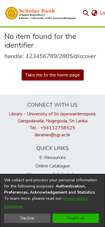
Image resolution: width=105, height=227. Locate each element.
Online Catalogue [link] (52, 166)
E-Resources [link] (52, 157)
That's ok (76, 218)
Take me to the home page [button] (52, 75)
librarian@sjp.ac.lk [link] (52, 135)
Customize (13, 206)
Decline (27, 218)
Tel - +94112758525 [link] (52, 128)
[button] (40, 13)
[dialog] (52, 200)
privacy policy (75, 198)
